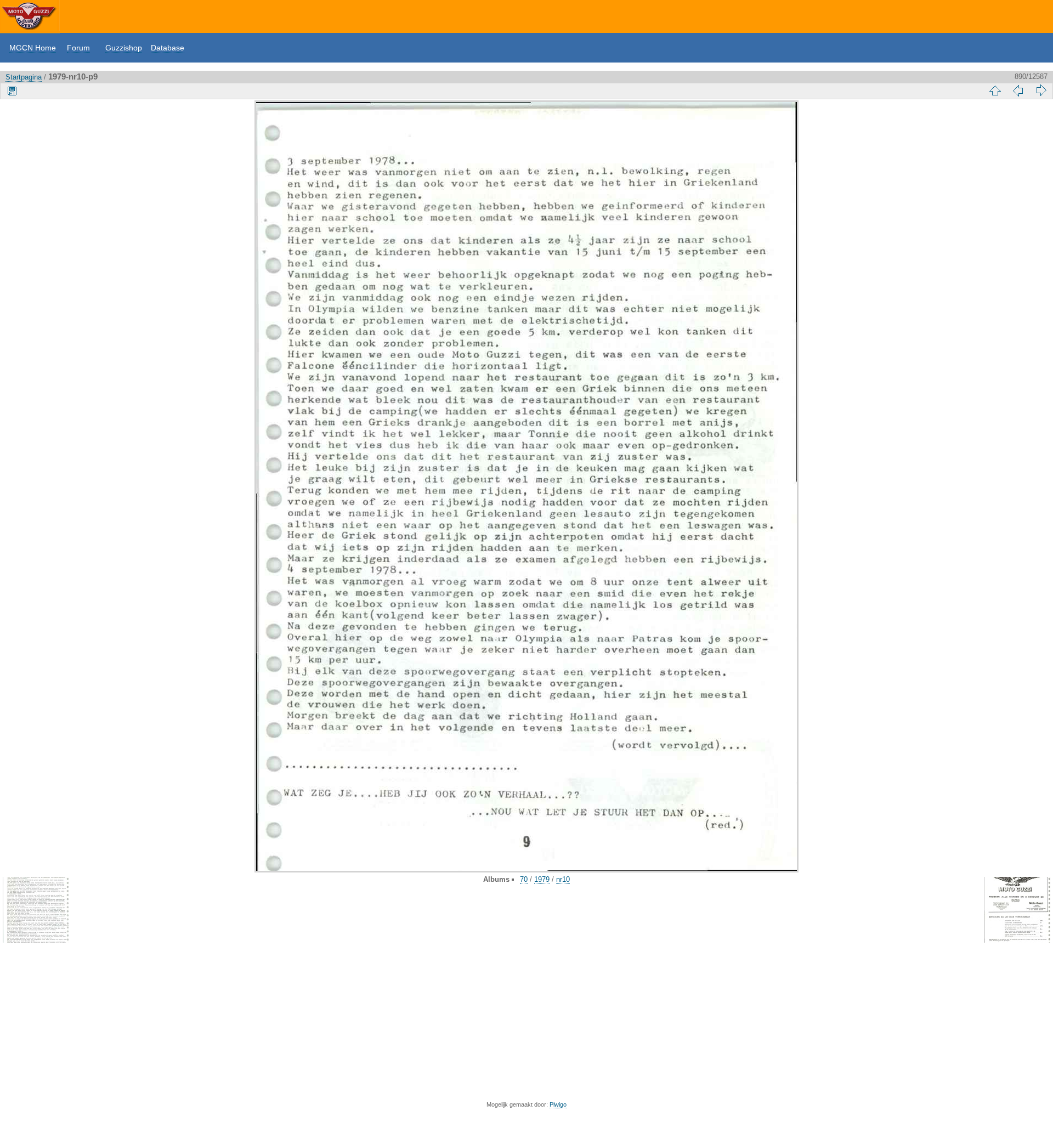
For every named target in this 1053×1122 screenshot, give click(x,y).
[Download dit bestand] (12, 90)
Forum (78, 47)
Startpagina (23, 77)
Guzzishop (123, 47)
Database (167, 47)
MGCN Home (32, 47)
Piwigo (558, 1104)
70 (524, 879)
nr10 (563, 879)
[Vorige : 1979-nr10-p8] (1017, 90)
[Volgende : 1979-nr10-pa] (1040, 90)
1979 (542, 879)
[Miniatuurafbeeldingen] (994, 90)
